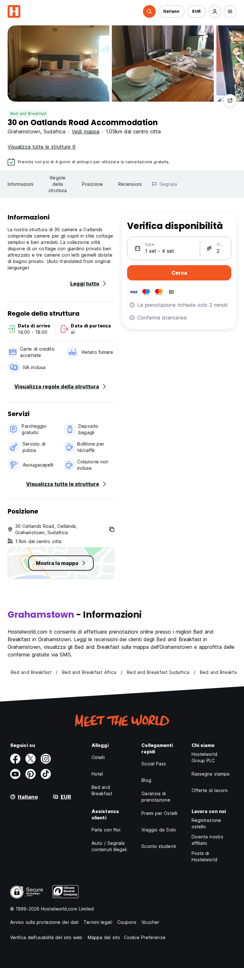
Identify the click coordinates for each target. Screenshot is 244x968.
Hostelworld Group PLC (204, 757)
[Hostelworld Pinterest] (30, 774)
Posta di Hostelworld (204, 856)
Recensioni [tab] (130, 184)
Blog (146, 780)
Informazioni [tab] (20, 184)
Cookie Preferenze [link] (145, 937)
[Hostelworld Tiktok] (46, 774)
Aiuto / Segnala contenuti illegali (109, 846)
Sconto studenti (158, 846)
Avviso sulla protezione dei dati (44, 922)
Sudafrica (54, 131)
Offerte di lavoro (210, 790)
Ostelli (98, 757)
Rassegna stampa (211, 773)
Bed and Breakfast (28, 113)
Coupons (127, 922)
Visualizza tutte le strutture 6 (42, 147)
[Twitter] (30, 759)
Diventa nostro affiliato (207, 840)
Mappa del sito (104, 937)
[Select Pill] (149, 11)
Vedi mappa (85, 131)
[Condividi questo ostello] (230, 100)
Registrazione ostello (206, 823)
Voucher (150, 922)
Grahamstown (24, 131)
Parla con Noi (106, 829)
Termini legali (98, 922)
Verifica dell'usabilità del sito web (46, 937)
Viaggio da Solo (158, 829)
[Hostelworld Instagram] (46, 759)
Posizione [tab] (92, 184)
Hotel (97, 773)
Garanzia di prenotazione (155, 797)
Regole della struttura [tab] (58, 184)
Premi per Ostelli (159, 813)
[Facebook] (15, 759)
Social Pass (153, 763)
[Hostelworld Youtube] (15, 774)
